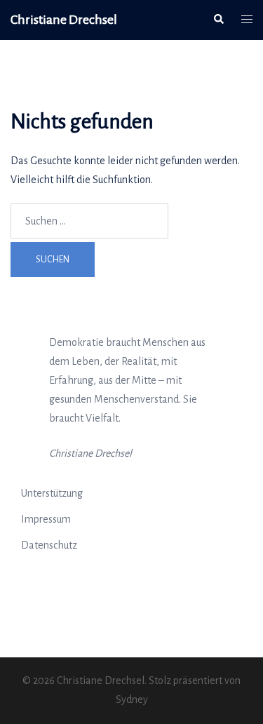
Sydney (132, 699)
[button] (218, 19)
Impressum (46, 519)
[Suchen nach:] (89, 221)
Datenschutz (49, 545)
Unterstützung (52, 493)
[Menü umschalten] (246, 20)
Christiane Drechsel (64, 20)
